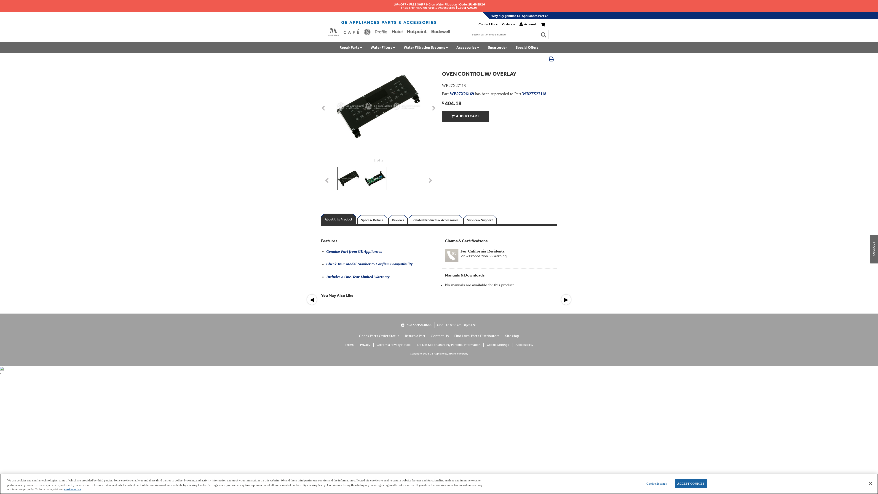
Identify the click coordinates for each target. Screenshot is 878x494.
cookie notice (72, 489)
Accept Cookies (690, 483)
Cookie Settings (656, 483)
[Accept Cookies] (871, 483)
